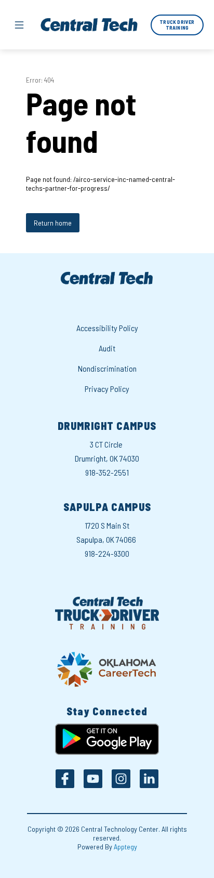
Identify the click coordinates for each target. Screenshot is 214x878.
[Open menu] (19, 25)
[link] (177, 25)
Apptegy (125, 846)
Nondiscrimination (107, 368)
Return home (53, 222)
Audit (107, 348)
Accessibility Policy (107, 328)
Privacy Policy (107, 389)
